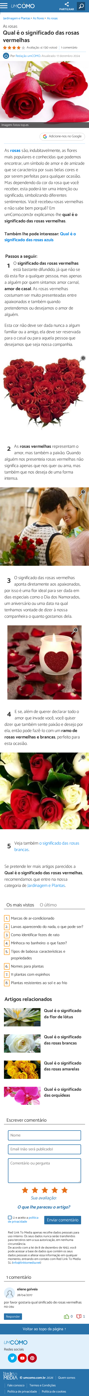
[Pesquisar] (82, 6)
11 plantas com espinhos (30, 974)
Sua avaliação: (43, 1198)
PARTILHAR (66, 9)
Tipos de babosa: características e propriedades (38, 955)
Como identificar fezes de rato (35, 935)
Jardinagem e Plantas (16, 18)
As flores (38, 18)
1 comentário (69, 47)
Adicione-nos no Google (65, 137)
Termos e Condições (42, 1385)
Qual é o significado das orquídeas (62, 1093)
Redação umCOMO (28, 56)
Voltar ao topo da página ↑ (44, 1329)
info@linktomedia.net (26, 1262)
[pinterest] (32, 1357)
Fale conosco (15, 1385)
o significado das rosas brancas (46, 846)
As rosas (52, 18)
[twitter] (12, 1357)
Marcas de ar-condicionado (32, 918)
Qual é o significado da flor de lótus (62, 1014)
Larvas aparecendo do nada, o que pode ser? (47, 926)
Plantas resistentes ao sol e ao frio (39, 983)
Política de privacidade (22, 1392)
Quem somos (66, 1378)
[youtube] (22, 1357)
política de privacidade (23, 1219)
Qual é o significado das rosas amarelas (62, 1067)
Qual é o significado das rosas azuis (40, 237)
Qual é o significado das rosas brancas (62, 1040)
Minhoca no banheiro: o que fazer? (39, 943)
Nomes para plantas (27, 966)
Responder (13, 1316)
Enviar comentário (62, 1220)
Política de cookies (54, 1392)
